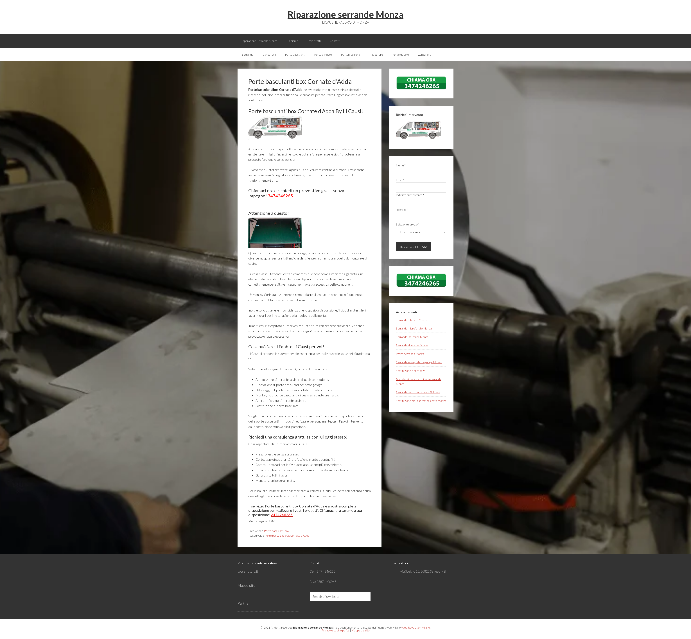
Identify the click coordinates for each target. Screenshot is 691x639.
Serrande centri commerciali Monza (418, 392)
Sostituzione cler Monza (410, 370)
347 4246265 (325, 571)
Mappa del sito (360, 630)
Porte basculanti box (276, 530)
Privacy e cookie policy (335, 630)
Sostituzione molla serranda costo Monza (421, 400)
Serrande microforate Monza (414, 328)
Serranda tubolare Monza (411, 320)
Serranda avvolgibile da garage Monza (419, 362)
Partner (244, 603)
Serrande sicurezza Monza (412, 345)
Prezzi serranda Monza (410, 353)
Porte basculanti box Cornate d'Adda (287, 535)
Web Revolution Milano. (415, 627)
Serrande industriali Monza (412, 336)
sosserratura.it (248, 571)
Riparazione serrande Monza (345, 14)
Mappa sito (247, 585)
